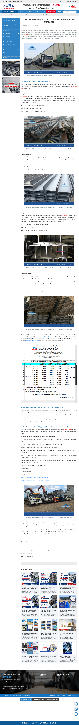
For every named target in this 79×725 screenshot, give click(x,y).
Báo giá (36, 12)
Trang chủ (22, 12)
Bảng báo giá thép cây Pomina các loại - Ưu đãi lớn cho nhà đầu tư (36, 480)
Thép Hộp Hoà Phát (8, 41)
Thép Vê (5, 47)
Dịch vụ (43, 12)
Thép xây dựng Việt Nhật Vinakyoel (9, 24)
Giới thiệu (29, 12)
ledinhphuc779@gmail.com (32, 340)
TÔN (4, 52)
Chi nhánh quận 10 (26, 699)
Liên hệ (59, 12)
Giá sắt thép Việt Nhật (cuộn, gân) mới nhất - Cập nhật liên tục (34, 477)
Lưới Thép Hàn (7, 55)
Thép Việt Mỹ (6, 33)
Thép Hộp (5, 38)
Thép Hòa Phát (7, 28)
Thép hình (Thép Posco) (9, 44)
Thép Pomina (6, 30)
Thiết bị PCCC (6, 49)
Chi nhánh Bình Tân (38, 699)
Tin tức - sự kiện (51, 12)
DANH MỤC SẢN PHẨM (10, 12)
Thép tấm (5, 57)
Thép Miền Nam (7, 36)
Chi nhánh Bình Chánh (52, 699)
